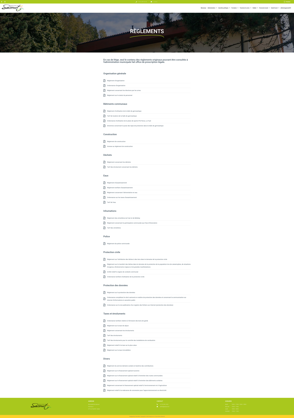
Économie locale (263, 8)
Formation (234, 8)
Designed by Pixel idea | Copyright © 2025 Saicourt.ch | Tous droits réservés (147, 416)
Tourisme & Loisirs (245, 8)
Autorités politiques (223, 8)
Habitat (254, 8)
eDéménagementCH (286, 8)
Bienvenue (203, 8)
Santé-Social (274, 8)
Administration (211, 8)
